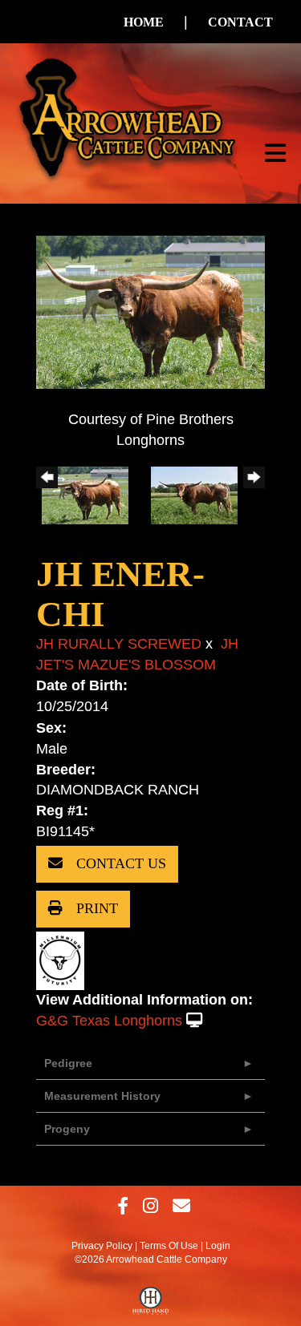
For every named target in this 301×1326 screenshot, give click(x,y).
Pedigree (68, 1063)
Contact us (119, 863)
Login (217, 1245)
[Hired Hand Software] (150, 1304)
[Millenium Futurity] (64, 960)
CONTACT (240, 22)
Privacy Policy (101, 1245)
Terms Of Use (169, 1245)
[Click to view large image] (150, 311)
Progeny (67, 1128)
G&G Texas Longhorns (109, 1021)
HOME (144, 22)
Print (95, 908)
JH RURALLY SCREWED (118, 644)
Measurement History (102, 1096)
